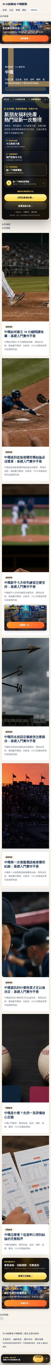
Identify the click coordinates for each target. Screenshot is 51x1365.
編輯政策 (17, 1339)
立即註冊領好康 (25, 197)
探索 (5, 10)
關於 (24, 10)
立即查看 (38, 1358)
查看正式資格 (25, 1276)
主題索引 (7, 1339)
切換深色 (33, 10)
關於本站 (28, 1339)
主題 (11, 10)
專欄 (18, 10)
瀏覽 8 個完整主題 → (14, 89)
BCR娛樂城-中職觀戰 (15, 4)
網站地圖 (39, 1339)
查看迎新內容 (25, 206)
